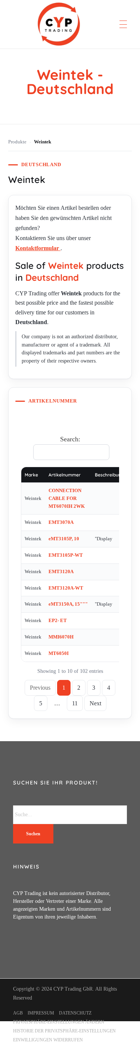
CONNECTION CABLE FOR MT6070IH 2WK (67, 498)
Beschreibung (109, 475)
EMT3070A (61, 522)
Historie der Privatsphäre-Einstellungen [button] (64, 1031)
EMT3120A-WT (66, 588)
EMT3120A (61, 571)
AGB (18, 1013)
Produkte (17, 142)
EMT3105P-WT (66, 555)
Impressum (41, 1013)
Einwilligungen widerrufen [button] (48, 1040)
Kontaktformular (37, 248)
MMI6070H (61, 637)
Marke (31, 475)
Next (95, 703)
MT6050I (59, 653)
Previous (40, 687)
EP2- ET (58, 620)
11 (75, 703)
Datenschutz (75, 1013)
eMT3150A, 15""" (68, 604)
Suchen (33, 833)
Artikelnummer (65, 475)
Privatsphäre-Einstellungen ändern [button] (58, 1022)
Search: (70, 439)
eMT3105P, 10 (64, 538)
